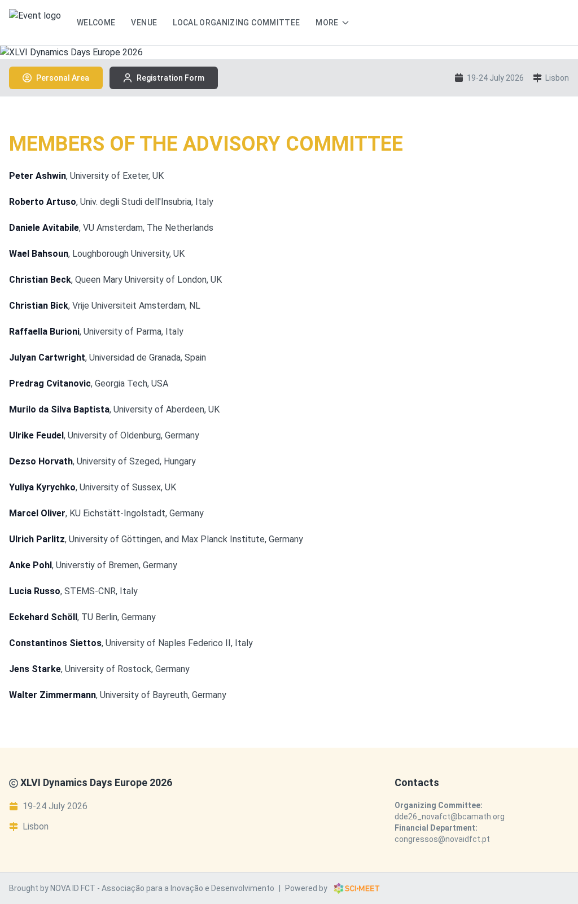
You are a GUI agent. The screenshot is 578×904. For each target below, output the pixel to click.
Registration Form (170, 77)
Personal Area (62, 77)
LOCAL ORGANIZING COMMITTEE (236, 22)
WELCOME (96, 22)
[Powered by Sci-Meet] (357, 888)
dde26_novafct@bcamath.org (450, 816)
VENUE (144, 22)
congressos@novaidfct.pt (442, 839)
